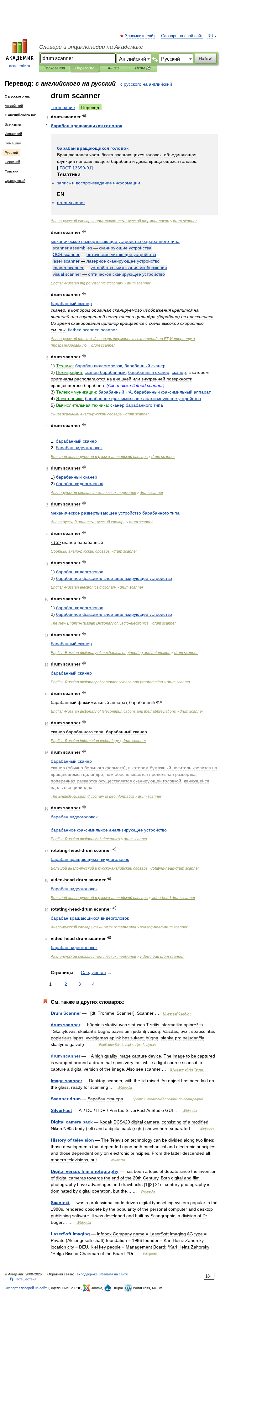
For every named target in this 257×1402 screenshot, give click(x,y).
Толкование (63, 107)
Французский (15, 181)
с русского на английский (146, 84)
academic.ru (19, 66)
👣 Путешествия (22, 1279)
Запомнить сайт (140, 36)
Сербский (12, 162)
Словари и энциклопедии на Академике (91, 47)
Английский (14, 106)
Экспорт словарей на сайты (27, 1288)
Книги (113, 68)
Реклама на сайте (113, 1274)
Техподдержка (86, 1274)
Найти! (205, 58)
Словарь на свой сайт (182, 36)
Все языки (13, 124)
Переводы (84, 68)
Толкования (54, 68)
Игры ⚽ (142, 68)
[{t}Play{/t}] (84, 115)
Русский (11, 152)
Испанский (13, 134)
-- (110, 221)
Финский (11, 171)
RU (210, 36)
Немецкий (13, 143)
